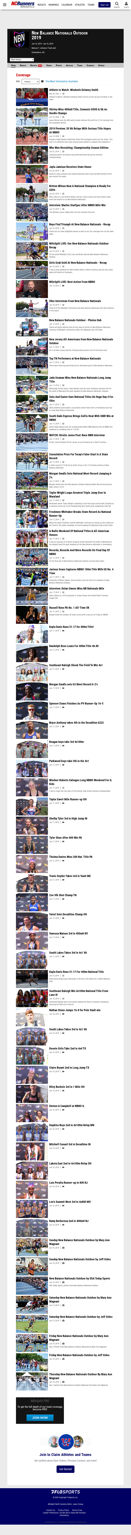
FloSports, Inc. (72, 1497)
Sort (17, 81)
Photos (59, 65)
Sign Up (104, 5)
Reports (35, 65)
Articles (69, 65)
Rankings (54, 4)
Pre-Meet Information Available (62, 81)
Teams (91, 4)
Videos (49, 65)
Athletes (80, 4)
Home (13, 65)
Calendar (67, 4)
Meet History (16, 59)
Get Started (65, 1469)
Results (42, 4)
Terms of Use (77, 1510)
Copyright (63, 1497)
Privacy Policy (63, 1510)
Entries (101, 65)
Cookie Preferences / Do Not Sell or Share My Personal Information (64, 1514)
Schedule (90, 65)
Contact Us (50, 1510)
